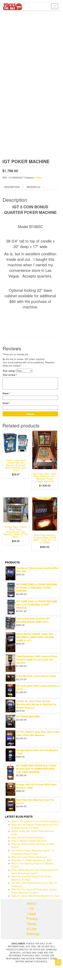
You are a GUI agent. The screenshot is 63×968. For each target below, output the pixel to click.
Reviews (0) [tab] (33, 187)
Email (6, 403)
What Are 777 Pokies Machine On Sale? (31, 860)
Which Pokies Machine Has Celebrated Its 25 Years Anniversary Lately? (34, 871)
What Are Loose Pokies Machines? (29, 857)
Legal (31, 913)
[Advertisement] (31, 44)
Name (6, 393)
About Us (31, 906)
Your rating (9, 370)
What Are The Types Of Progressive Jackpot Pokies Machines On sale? (34, 891)
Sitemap (31, 933)
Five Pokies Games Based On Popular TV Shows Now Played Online (32, 852)
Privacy (31, 918)
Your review (10, 374)
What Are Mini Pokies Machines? (28, 837)
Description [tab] (12, 187)
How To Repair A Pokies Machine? (29, 840)
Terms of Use (31, 926)
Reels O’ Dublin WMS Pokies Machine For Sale (35, 895)
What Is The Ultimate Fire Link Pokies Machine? (35, 821)
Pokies (38, 177)
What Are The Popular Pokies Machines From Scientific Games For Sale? (34, 826)
